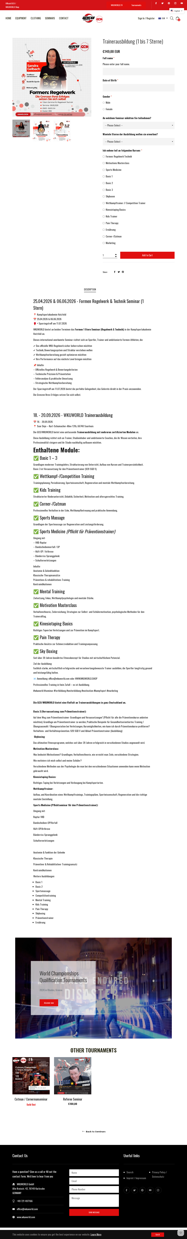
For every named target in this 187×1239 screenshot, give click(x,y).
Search (130, 1172)
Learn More (96, 1234)
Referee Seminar (72, 1099)
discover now (49, 1002)
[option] (31, 1085)
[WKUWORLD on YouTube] (182, 3)
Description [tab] (90, 289)
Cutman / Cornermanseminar (31, 1099)
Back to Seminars (95, 1131)
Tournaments (136, 5)
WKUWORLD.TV (117, 5)
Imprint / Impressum (136, 1178)
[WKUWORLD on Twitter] (162, 3)
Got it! (158, 1234)
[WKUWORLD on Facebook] (156, 3)
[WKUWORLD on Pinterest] (169, 3)
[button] (176, 10)
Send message (94, 1212)
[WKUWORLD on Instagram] (175, 3)
